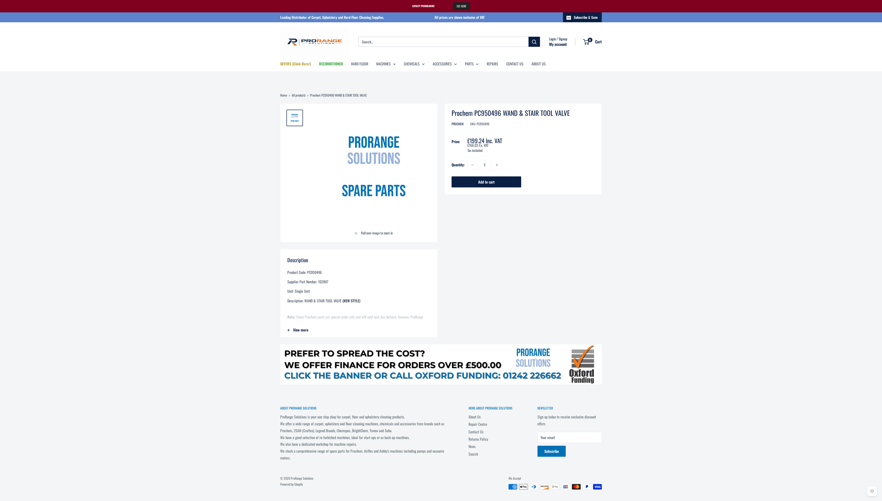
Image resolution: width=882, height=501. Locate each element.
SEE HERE (461, 6)
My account (558, 44)
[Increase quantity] (497, 165)
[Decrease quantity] (472, 165)
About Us (475, 417)
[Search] (534, 42)
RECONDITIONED (331, 64)
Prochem (458, 123)
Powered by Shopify (291, 484)
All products (298, 95)
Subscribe (551, 451)
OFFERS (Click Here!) (295, 64)
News (472, 446)
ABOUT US (538, 64)
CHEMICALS (412, 64)
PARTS (469, 64)
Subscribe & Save (586, 17)
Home (283, 95)
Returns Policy (478, 439)
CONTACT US (514, 64)
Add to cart (486, 182)
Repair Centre (478, 424)
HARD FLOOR (359, 64)
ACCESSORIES (442, 64)
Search (473, 454)
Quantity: (458, 164)
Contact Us (476, 431)
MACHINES (383, 64)
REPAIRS (492, 64)
